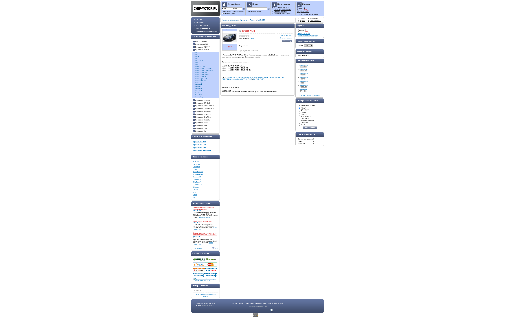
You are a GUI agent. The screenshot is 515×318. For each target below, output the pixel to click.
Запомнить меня (229, 13)
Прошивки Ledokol (202, 100)
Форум (199, 19)
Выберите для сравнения (249, 51)
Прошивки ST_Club (202, 103)
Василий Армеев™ (307, 120)
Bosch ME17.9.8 (200, 77)
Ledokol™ (196, 167)
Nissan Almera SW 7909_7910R (241, 79)
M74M (197, 56)
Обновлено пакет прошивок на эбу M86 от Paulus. (204, 208)
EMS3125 (198, 87)
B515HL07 (199, 290)
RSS (216, 248)
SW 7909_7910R (258, 79)
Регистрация (226, 11)
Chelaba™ (196, 187)
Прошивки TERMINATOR (204, 109)
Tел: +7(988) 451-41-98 (281, 8)
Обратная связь (203, 28)
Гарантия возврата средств (283, 13)
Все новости (197, 248)
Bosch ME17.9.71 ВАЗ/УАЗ (204, 71)
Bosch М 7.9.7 (200, 67)
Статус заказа (202, 25)
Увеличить (229, 30)
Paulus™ (196, 169)
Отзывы (199, 22)
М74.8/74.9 (199, 61)
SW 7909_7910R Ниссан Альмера (238, 77)
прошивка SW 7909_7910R (259, 77)
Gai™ (195, 197)
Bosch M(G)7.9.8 (201, 79)
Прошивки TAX (201, 128)
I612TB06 (303, 79)
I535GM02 (303, 71)
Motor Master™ (198, 172)
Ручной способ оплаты (206, 32)
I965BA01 (303, 83)
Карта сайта (314, 18)
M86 (196, 65)
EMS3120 (198, 85)
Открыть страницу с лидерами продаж (205, 295)
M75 (196, 63)
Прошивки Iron (201, 126)
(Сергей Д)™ (197, 184)
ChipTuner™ (197, 182)
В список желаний (286, 38)
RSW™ (195, 189)
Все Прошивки (201, 41)
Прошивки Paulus (202, 50)
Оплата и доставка (280, 11)
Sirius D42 (198, 91)
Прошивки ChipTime (203, 117)
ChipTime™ (197, 179)
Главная (302, 18)
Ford (196, 93)
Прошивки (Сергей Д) (203, 111)
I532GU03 (303, 87)
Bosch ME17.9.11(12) (202, 75)
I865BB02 (303, 75)
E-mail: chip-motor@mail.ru (282, 10)
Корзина (302, 21)
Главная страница (230, 20)
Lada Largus (199, 83)
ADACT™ (196, 161)
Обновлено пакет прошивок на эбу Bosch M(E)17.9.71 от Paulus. (205, 233)
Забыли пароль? (238, 11)
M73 (196, 52)
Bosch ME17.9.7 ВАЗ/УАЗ (203, 69)
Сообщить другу (286, 35)
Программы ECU (202, 44)
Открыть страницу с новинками (309, 95)
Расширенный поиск (254, 11)
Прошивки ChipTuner (203, 114)
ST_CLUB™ (197, 164)
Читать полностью (204, 217)
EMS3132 (198, 89)
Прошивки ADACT (202, 47)
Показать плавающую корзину (307, 14)
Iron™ (195, 195)
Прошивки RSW (201, 123)
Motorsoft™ (197, 177)
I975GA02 (303, 67)
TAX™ (195, 192)
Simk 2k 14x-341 (200, 81)
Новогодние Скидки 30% (202, 221)
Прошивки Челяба (202, 120)
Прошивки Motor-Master (204, 106)
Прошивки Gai (200, 131)
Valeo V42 (198, 95)
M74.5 (197, 58)
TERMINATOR (198, 174)
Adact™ (303, 108)
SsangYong (199, 97)
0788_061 (303, 91)
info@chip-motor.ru (208, 305)
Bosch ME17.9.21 (201, 73)
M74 (196, 54)
